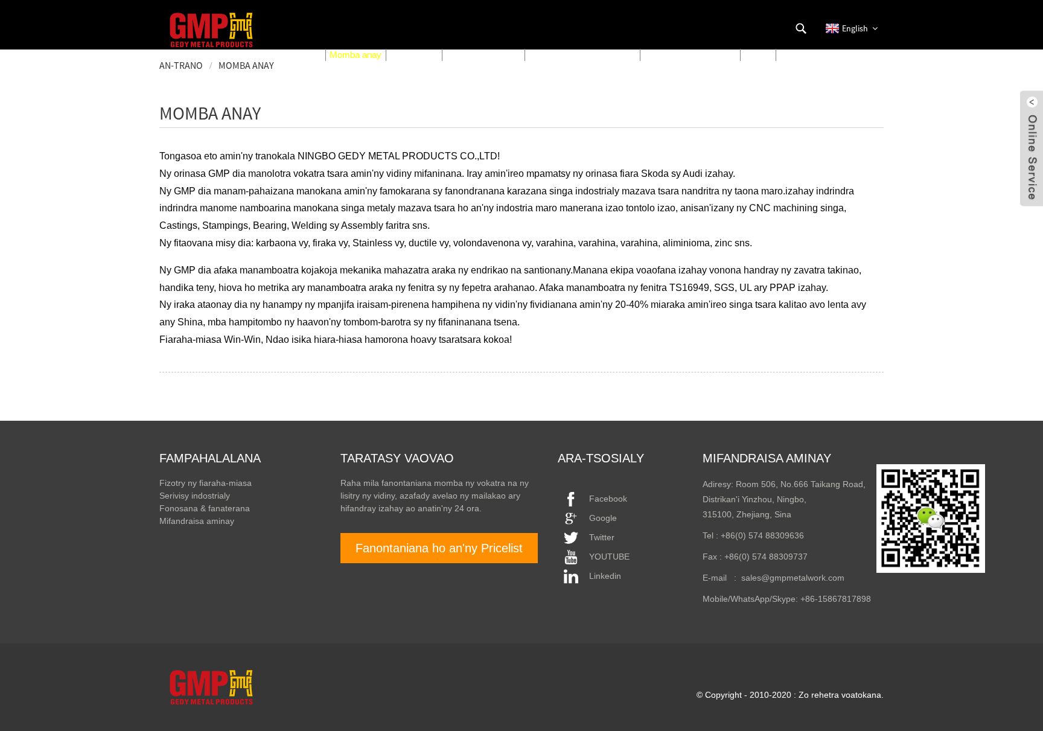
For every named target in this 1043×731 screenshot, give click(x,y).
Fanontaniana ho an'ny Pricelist (439, 548)
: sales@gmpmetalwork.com (785, 578)
